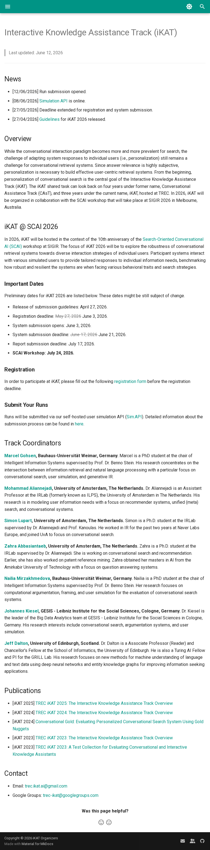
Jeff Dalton (16, 643)
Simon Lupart (18, 520)
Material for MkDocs (37, 844)
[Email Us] (182, 841)
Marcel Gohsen (20, 455)
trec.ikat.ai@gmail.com (46, 786)
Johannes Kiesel (21, 611)
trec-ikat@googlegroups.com (70, 795)
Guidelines (49, 119)
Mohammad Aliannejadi (28, 488)
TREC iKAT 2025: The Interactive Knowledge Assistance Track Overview (104, 703)
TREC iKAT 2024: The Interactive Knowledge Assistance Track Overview (104, 712)
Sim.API (134, 416)
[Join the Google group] (192, 841)
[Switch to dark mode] (189, 6)
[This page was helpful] (101, 822)
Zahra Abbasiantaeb (25, 546)
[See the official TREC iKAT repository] (202, 841)
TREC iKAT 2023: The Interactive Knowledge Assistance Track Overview (104, 737)
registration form (130, 381)
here (79, 424)
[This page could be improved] (109, 822)
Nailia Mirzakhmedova (27, 578)
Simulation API (53, 101)
